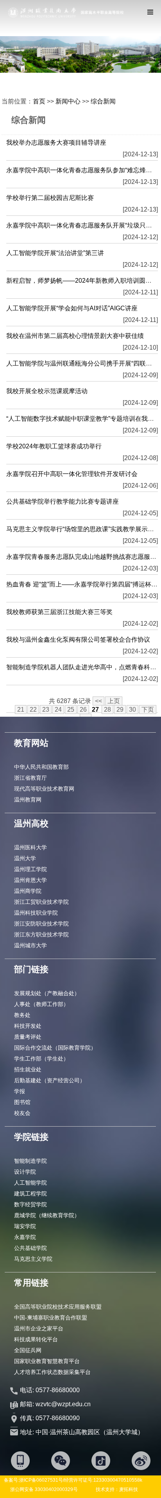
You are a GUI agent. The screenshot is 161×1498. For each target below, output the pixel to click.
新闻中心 (67, 101)
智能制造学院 (30, 1161)
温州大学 (25, 858)
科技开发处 (27, 1026)
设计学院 (25, 1172)
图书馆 (22, 1102)
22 (33, 709)
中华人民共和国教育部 (41, 767)
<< (98, 701)
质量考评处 (27, 1037)
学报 (19, 1091)
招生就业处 (27, 1069)
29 (119, 709)
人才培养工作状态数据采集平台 (52, 1372)
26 (83, 709)
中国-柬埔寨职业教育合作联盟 (50, 1317)
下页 (147, 709)
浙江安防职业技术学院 (41, 923)
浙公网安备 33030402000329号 (44, 1489)
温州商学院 (27, 891)
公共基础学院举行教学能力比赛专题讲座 (62, 501)
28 (107, 709)
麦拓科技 (128, 1489)
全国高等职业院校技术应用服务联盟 (58, 1307)
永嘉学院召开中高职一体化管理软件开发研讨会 (72, 474)
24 (58, 709)
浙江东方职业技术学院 (41, 934)
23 (45, 709)
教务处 (22, 1015)
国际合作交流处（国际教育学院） (55, 1048)
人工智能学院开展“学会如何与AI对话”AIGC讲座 (72, 308)
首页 (39, 101)
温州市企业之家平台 (38, 1328)
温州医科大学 (30, 847)
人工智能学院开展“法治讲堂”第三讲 (55, 253)
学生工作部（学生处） (41, 1058)
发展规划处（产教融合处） (47, 993)
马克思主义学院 (33, 1259)
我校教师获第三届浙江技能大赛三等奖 (59, 612)
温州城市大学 (30, 945)
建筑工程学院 (30, 1193)
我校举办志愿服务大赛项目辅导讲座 (56, 142)
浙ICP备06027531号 (41, 1480)
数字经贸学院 (30, 1204)
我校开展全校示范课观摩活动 (47, 391)
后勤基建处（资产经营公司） (49, 1080)
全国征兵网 (27, 1350)
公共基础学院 (30, 1248)
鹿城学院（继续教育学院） (47, 1215)
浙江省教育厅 (30, 778)
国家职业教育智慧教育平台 (47, 1361)
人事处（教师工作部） (41, 1004)
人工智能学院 (30, 1183)
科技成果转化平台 (36, 1339)
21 (20, 709)
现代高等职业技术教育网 (44, 789)
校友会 (22, 1113)
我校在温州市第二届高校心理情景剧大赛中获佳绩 (75, 335)
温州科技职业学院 (36, 913)
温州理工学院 (30, 869)
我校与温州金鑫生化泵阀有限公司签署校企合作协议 (78, 639)
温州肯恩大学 (30, 880)
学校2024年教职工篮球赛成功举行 (54, 446)
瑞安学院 (25, 1226)
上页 (113, 701)
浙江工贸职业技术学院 (41, 902)
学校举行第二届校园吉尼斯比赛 (50, 197)
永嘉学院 (25, 1237)
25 (70, 709)
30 (132, 709)
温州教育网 (27, 799)
